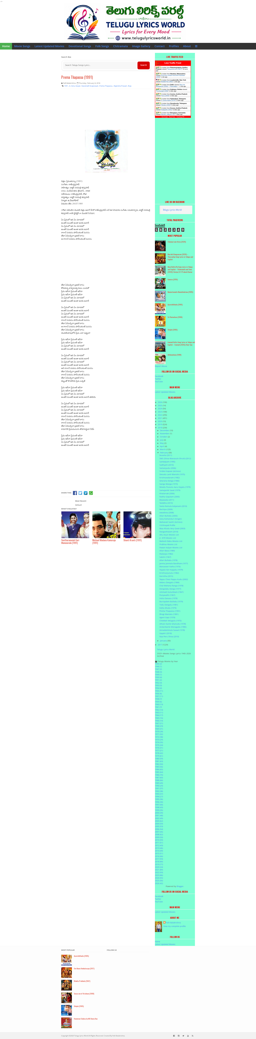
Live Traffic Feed (173, 63)
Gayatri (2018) (165, 633)
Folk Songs (102, 46)
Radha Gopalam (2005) (169, 496)
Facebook (159, 376)
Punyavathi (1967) (167, 595)
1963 (159, 712)
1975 (159, 745)
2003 (159, 821)
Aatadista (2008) (166, 512)
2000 (159, 813)
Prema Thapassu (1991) (77, 77)
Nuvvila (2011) (165, 455)
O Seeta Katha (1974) (168, 100)
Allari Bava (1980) (167, 550)
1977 (159, 750)
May (162, 443)
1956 (158, 693)
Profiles (174, 46)
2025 (160, 405)
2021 (160, 418)
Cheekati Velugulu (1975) (170, 620)
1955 (159, 691)
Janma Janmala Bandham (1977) (173, 563)
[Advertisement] (106, 110)
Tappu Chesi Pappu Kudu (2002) (173, 579)
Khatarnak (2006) (167, 493)
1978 (159, 753)
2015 (159, 853)
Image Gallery (141, 46)
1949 (158, 674)
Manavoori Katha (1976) (170, 566)
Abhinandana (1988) (174, 354)
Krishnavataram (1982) (169, 477)
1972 (159, 737)
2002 (159, 818)
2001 (159, 815)
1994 (159, 796)
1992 (159, 791)
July (162, 440)
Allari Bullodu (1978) (168, 560)
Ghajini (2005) (172, 329)
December (165, 430)
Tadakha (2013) (166, 503)
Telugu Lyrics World (172, 209)
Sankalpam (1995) (167, 461)
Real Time (172, 117)
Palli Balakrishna (173, 922)
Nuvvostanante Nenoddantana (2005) (180, 292)
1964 (159, 715)
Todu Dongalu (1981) (168, 604)
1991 (159, 788)
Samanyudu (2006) (167, 468)
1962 (159, 710)
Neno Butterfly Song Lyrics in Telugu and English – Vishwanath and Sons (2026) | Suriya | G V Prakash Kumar (180, 269)
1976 (159, 747)
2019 (160, 424)
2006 (159, 829)
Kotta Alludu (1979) (167, 608)
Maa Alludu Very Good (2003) (172, 528)
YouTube (159, 381)
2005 (159, 826)
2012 (159, 845)
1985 (159, 772)
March (163, 449)
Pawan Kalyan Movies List (170, 547)
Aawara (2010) (173, 279)
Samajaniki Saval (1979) (169, 490)
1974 (159, 742)
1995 (159, 799)
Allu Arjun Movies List (169, 534)
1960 (159, 704)
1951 (158, 680)
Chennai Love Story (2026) (177, 241)
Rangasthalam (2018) (168, 531)
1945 (158, 663)
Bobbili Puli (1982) (167, 81)
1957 (159, 696)
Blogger (180, 886)
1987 (159, 777)
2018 (160, 427)
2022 (160, 415)
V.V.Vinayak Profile (167, 525)
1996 (159, 802)
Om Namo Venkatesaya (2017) (84, 968)
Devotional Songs (80, 46)
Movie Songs (22, 46)
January (163, 640)
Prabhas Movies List (168, 544)
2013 (159, 848)
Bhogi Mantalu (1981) (168, 614)
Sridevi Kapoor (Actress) (170, 471)
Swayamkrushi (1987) (174, 69)
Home (6, 46)
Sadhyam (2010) (166, 465)
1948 (158, 672)
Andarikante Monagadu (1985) (172, 627)
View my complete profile (174, 926)
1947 (158, 669)
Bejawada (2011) (166, 500)
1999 (159, 810)
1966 (159, 720)
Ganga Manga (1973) (168, 484)
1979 (159, 756)
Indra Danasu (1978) (168, 598)
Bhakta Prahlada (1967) (82, 981)
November (165, 433)
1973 (159, 739)
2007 (159, 832)
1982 (159, 764)
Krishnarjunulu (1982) (169, 573)
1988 (159, 780)
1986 (159, 775)
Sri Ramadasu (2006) (175, 317)
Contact (160, 46)
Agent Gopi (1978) (167, 617)
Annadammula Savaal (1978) (172, 630)
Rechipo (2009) (166, 509)
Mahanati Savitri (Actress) (170, 522)
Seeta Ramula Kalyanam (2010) (173, 506)
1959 (158, 701)
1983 (159, 766)
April (162, 446)
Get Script (165, 117)
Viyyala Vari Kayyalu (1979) (171, 569)
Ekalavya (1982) (166, 554)
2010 (159, 840)
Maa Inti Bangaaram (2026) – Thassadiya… (170, 85)
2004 (159, 823)
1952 (158, 682)
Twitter (158, 379)
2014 (159, 850)
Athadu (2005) (166, 105)
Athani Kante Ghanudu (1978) (172, 624)
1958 (158, 699)
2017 (160, 644)
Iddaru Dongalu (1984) (169, 582)
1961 (158, 707)
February (164, 452)
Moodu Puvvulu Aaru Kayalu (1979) (175, 487)
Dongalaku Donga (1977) (170, 589)
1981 (159, 761)
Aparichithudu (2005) (175, 304)
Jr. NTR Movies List (167, 538)
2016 (159, 856)
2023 (160, 411)
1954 (158, 688)
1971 (159, 734)
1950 (158, 677)
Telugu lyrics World (81, 1036)
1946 (158, 666)
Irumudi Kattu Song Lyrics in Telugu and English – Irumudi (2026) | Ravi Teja (181, 343)
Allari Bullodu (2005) (168, 515)
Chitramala (120, 46)
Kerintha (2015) (166, 576)
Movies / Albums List (168, 114)
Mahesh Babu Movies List (170, 541)
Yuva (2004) (165, 95)
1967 (159, 723)
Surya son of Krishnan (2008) (84, 993)
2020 (160, 421)
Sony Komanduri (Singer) (170, 519)
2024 (160, 408)
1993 (159, 794)
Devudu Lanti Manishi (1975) (172, 474)
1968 (159, 726)
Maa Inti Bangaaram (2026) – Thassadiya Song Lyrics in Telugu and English (180, 257)
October (164, 436)
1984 (159, 769)
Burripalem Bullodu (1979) (171, 601)
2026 (160, 402)
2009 (159, 837)
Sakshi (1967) (165, 557)
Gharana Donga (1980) (169, 480)
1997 (159, 804)
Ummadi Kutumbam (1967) (171, 592)
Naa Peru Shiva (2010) (169, 636)
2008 (159, 834)
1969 (159, 729)
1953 (158, 685)
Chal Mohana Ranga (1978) (171, 585)
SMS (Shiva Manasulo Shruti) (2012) (175, 458)
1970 (159, 731)
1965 (159, 718)
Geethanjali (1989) (162, 91)
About (187, 46)
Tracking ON (180, 117)
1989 (159, 783)
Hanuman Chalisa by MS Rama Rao (85, 1018)
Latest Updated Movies (49, 46)
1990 (159, 785)
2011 (159, 842)
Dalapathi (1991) (166, 109)
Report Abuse (161, 366)
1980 (159, 758)
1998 (159, 807)
